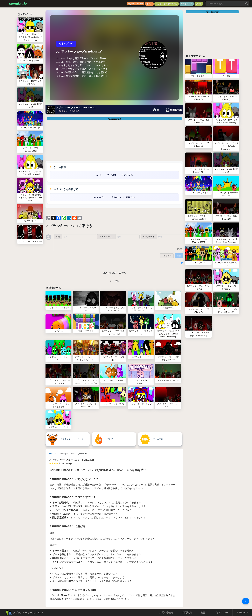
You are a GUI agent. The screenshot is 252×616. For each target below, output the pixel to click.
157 (159, 109)
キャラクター (186, 4)
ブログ (199, 4)
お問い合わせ (166, 612)
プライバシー (221, 612)
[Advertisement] (117, 140)
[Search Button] (246, 3)
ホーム (149, 4)
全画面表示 (176, 109)
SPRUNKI (242, 612)
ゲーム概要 (111, 175)
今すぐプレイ (66, 43)
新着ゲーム (131, 197)
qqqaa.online (135, 3)
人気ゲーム (116, 197)
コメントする (127, 175)
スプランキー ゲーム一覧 (166, 4)
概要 (203, 612)
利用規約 (187, 612)
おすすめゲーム (99, 197)
